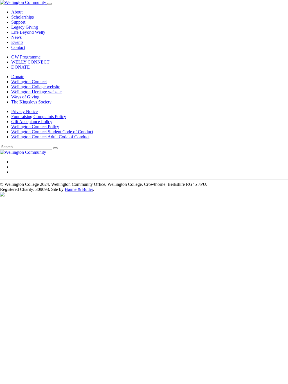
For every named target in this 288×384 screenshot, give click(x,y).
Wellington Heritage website (36, 91)
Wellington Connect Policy (35, 126)
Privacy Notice (24, 111)
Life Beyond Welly (28, 32)
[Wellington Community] (23, 2)
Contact (18, 47)
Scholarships (22, 17)
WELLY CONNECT (30, 62)
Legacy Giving (24, 27)
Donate (17, 76)
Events (17, 42)
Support (18, 22)
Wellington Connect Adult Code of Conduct (50, 136)
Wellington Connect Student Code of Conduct (52, 131)
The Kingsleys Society (31, 102)
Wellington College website (35, 86)
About (16, 12)
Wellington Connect (29, 81)
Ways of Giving (25, 96)
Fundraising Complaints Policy (38, 116)
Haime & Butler (79, 189)
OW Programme (25, 57)
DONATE (20, 67)
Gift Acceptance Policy (31, 121)
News (16, 37)
